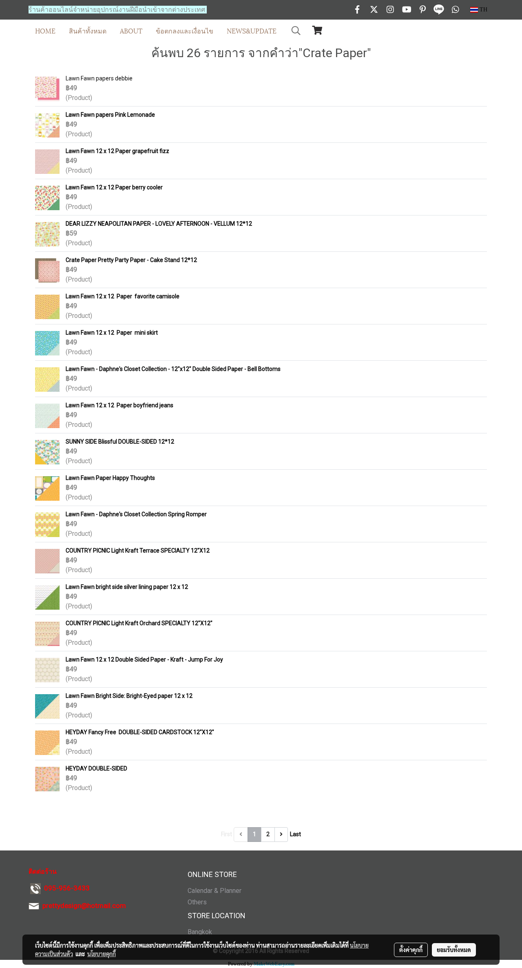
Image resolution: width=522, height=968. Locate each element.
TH (482, 10)
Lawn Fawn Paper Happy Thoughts (110, 478)
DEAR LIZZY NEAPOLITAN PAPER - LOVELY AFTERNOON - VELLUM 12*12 (159, 223)
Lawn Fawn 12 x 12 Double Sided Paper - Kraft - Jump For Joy (144, 659)
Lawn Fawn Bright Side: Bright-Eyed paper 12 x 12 (129, 696)
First (226, 834)
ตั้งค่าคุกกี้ (410, 949)
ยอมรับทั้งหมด (454, 949)
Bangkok (200, 932)
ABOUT (131, 30)
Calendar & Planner (214, 891)
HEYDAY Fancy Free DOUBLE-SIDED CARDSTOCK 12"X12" (140, 732)
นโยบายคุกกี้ (101, 953)
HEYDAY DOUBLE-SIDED (97, 768)
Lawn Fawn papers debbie (99, 78)
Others (197, 902)
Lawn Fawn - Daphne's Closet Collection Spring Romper (136, 514)
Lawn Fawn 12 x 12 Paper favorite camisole (122, 296)
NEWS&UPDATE (251, 30)
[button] (296, 30)
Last (295, 834)
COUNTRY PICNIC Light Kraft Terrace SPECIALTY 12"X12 (138, 550)
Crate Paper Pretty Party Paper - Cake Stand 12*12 (131, 260)
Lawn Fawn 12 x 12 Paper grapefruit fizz (117, 151)
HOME (45, 30)
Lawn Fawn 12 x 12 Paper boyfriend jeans (119, 405)
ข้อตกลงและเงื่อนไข (184, 30)
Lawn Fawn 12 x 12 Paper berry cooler (114, 187)
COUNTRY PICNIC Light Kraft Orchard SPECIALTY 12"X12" (139, 623)
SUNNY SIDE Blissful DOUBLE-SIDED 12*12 (120, 441)
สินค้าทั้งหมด (87, 30)
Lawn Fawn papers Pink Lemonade (110, 114)
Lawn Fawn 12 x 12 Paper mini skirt (112, 332)
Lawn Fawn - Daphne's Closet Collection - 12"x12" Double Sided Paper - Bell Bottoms (173, 369)
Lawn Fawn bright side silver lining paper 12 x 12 (127, 587)
